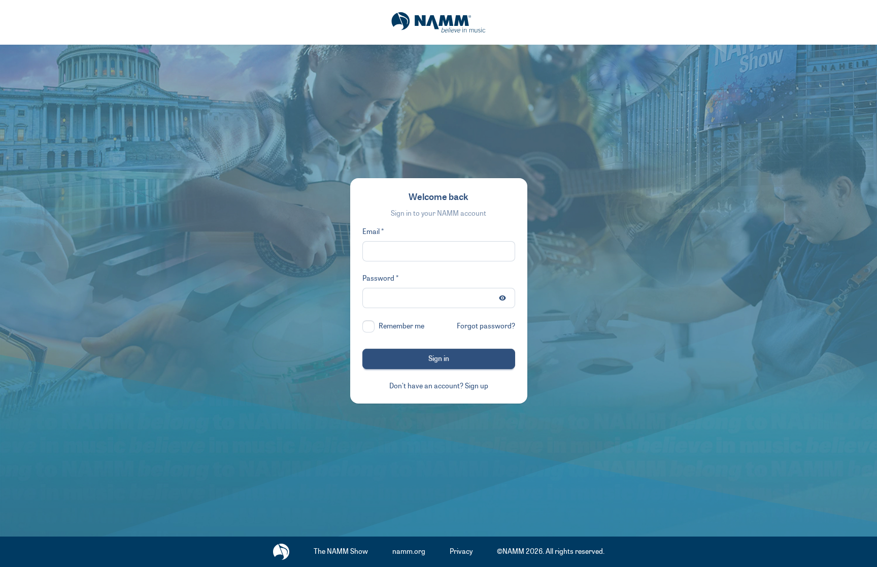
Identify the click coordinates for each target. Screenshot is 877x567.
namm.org (408, 551)
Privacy (461, 551)
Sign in (438, 358)
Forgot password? (486, 326)
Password (378, 278)
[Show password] (502, 298)
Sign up (476, 386)
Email (371, 231)
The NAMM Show (341, 551)
